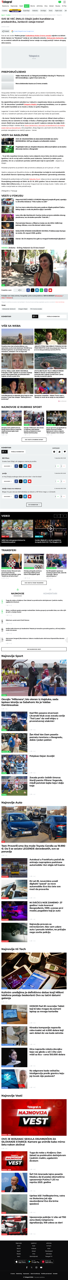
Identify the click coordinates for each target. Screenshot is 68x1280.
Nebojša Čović (34, 179)
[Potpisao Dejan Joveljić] (14, 764)
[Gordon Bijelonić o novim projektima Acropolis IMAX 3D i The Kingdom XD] (51, 529)
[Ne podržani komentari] (65, 451)
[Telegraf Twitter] (31, 1267)
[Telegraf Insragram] (36, 1267)
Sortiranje (56, 448)
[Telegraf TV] (41, 1267)
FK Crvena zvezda (36, 309)
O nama (13, 1273)
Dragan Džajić (23, 309)
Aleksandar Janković (8, 309)
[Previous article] (1, 640)
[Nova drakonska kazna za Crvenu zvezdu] (7, 86)
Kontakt (55, 1273)
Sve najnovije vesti (34, 649)
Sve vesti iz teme (34, 583)
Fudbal (8, 15)
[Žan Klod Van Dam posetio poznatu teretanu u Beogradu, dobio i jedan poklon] (14, 743)
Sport (3, 15)
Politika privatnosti (46, 1273)
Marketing (19, 1273)
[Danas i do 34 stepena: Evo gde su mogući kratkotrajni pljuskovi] (7, 241)
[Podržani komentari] (59, 451)
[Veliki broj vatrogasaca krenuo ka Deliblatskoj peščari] (17, 529)
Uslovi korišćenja (59, 302)
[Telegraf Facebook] (27, 1267)
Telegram (9, 298)
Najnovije (12, 656)
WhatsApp (58, 296)
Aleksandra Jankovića (55, 38)
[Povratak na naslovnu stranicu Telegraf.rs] (6, 2)
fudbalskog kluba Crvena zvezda (38, 35)
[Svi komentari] (54, 451)
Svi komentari (34, 504)
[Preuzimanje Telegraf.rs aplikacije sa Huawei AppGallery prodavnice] (47, 1262)
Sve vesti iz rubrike (34, 439)
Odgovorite (7, 466)
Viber (3, 298)
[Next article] (66, 640)
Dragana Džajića (30, 104)
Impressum (26, 1273)
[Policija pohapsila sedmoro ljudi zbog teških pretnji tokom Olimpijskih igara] (34, 561)
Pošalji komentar (53, 316)
